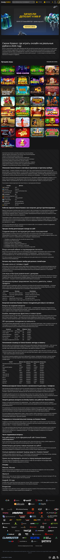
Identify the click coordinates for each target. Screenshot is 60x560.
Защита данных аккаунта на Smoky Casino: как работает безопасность (18, 163)
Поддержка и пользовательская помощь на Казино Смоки (15, 165)
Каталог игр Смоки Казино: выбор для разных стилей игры (15, 157)
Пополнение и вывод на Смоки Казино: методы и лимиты (15, 160)
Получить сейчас (30, 26)
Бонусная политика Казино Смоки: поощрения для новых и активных (18, 159)
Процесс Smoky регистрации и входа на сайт (12, 156)
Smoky (6, 2)
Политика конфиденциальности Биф (25, 545)
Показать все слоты (52, 61)
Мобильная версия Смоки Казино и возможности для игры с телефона (18, 162)
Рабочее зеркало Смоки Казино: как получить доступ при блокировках (18, 154)
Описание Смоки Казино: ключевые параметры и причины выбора (17, 153)
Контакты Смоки (39, 545)
